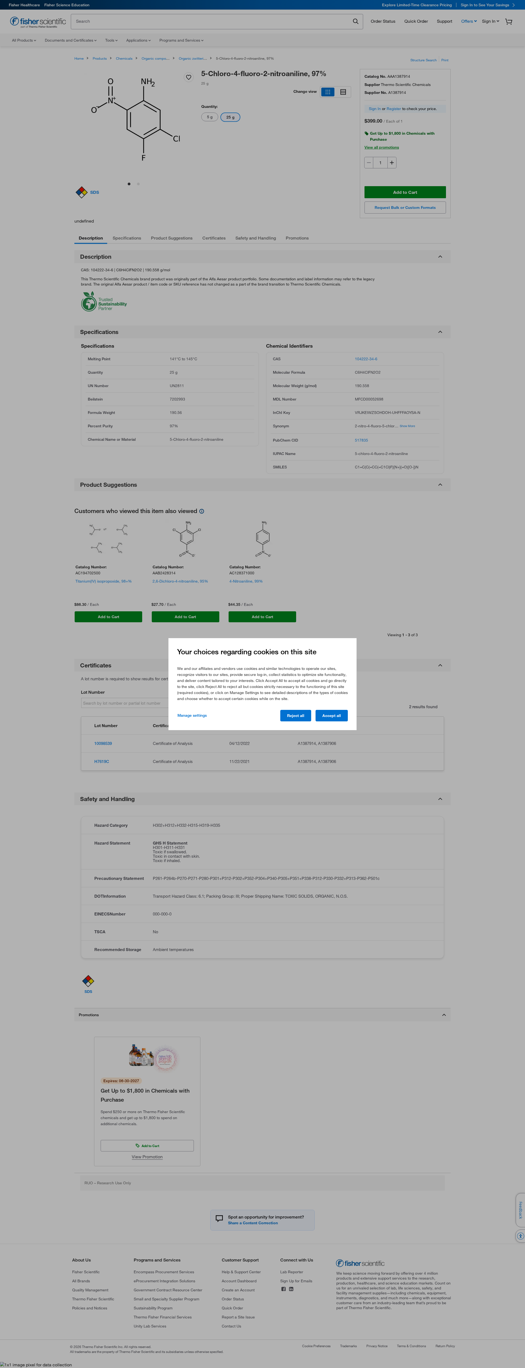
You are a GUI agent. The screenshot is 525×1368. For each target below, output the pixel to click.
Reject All (295, 715)
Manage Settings (192, 715)
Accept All (331, 715)
